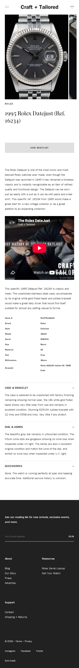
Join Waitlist (39, 147)
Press (8, 578)
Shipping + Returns (16, 617)
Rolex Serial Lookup (53, 568)
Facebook (26, 650)
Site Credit (10, 660)
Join (71, 536)
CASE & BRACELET (16, 388)
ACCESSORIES (14, 466)
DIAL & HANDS (14, 427)
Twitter (39, 650)
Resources (48, 558)
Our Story (10, 573)
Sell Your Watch (51, 573)
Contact (9, 612)
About (8, 558)
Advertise (10, 583)
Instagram (10, 650)
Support (10, 602)
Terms (19, 641)
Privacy (28, 641)
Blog (7, 568)
